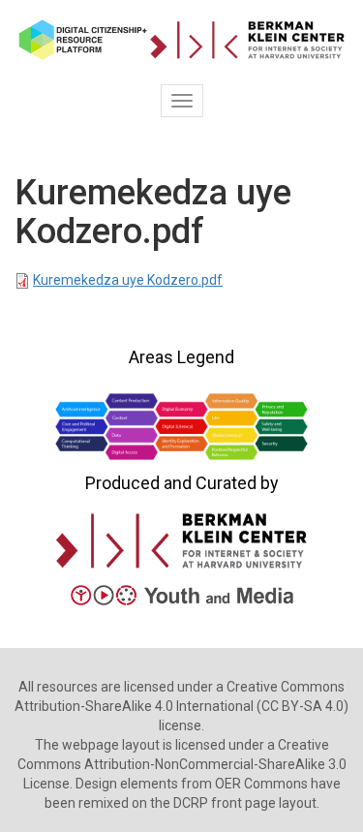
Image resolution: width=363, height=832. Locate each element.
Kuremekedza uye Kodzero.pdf (128, 280)
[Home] (181, 39)
